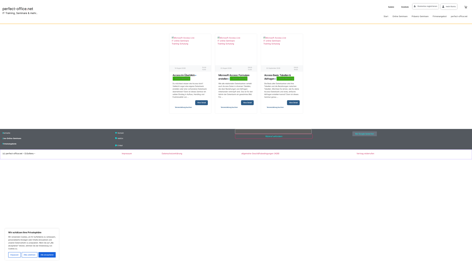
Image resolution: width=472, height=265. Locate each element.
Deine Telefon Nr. (243, 127)
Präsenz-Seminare (420, 16)
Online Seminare (399, 16)
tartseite (7, 133)
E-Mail (120, 145)
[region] (32, 244)
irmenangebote (9, 144)
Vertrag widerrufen (365, 153)
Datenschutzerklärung (172, 153)
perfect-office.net (459, 16)
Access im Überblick (184, 75)
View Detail (201, 103)
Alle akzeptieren (47, 255)
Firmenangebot (440, 16)
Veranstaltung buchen (183, 107)
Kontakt (121, 133)
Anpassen (14, 255)
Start (386, 16)
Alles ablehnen (29, 255)
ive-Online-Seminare (12, 138)
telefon (120, 138)
